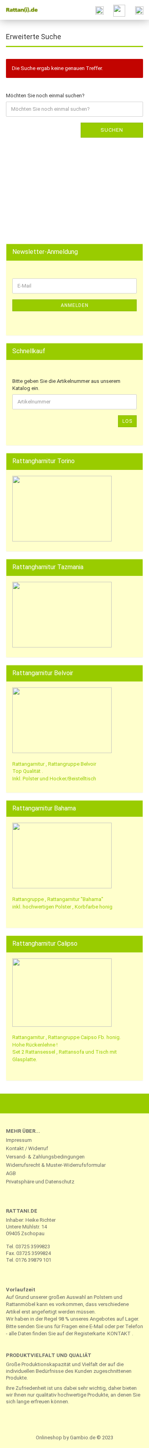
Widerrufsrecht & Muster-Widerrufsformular (56, 1165)
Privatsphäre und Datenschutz (40, 1182)
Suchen (112, 130)
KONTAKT (119, 1333)
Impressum (19, 1140)
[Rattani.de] (20, 10)
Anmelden (75, 305)
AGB (11, 1173)
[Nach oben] (127, 1436)
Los (127, 421)
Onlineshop (49, 1437)
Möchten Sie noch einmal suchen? (45, 95)
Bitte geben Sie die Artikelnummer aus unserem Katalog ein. (66, 385)
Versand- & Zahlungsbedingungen (45, 1157)
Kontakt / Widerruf (27, 1148)
